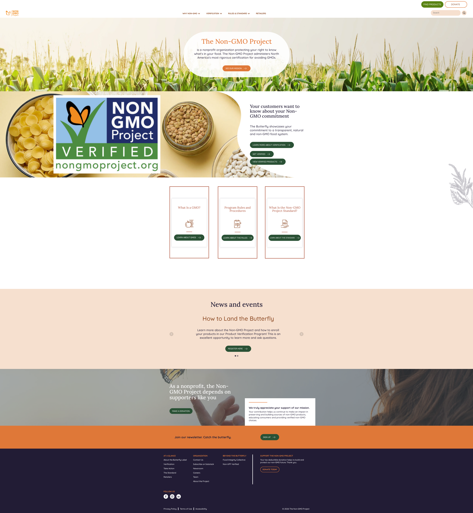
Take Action (169, 468)
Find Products (432, 4)
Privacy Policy (170, 509)
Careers (196, 473)
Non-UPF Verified (231, 464)
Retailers (168, 477)
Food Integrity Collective (234, 460)
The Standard (170, 473)
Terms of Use (186, 509)
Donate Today (269, 469)
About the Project (201, 481)
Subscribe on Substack (203, 464)
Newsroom (198, 468)
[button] (237, 68)
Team (195, 477)
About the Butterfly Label (175, 460)
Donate (455, 4)
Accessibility (201, 509)
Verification (169, 464)
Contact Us (198, 460)
